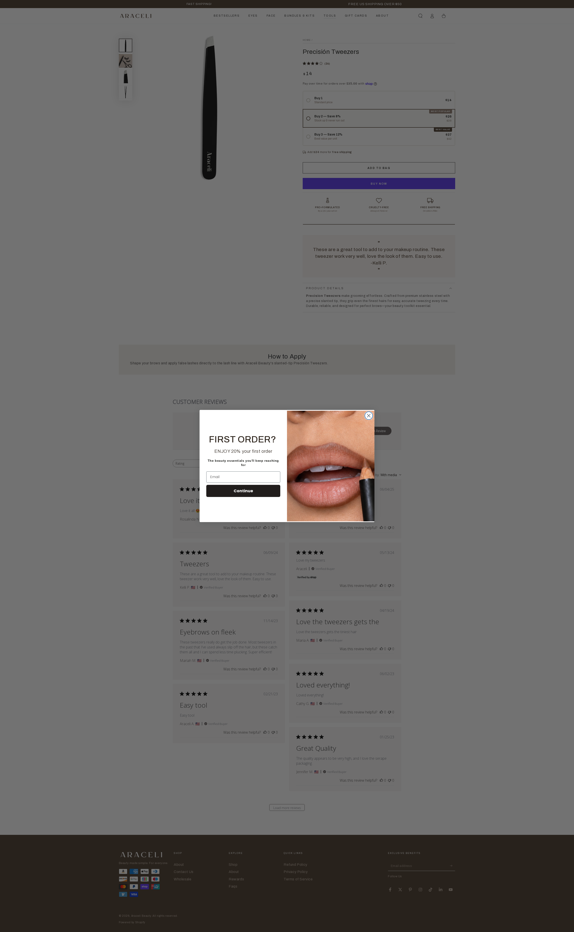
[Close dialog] (369, 416)
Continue (243, 491)
